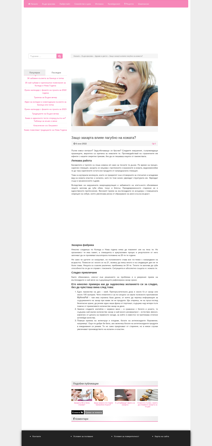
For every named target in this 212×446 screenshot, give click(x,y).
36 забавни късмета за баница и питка (45, 78)
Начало (34, 3)
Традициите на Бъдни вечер (45, 113)
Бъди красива (48, 3)
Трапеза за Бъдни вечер (45, 97)
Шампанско (143, 3)
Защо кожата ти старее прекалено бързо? (103, 403)
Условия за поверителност (126, 436)
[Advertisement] (106, 30)
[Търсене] (59, 56)
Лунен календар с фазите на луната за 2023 (45, 109)
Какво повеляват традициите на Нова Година (45, 129)
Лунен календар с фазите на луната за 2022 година (45, 91)
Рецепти (129, 3)
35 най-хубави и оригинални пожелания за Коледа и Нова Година (45, 84)
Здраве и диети (101, 56)
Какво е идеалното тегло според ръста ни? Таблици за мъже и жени (45, 119)
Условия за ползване (83, 436)
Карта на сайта (162, 436)
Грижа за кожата (93, 412)
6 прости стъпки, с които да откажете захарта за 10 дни (148, 404)
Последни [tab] (56, 72)
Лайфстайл (64, 3)
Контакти (36, 436)
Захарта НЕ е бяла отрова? (82, 403)
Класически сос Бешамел (45, 125)
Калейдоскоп (114, 3)
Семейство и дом (82, 3)
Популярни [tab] (34, 72)
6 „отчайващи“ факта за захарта (125, 403)
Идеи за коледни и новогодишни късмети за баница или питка (45, 103)
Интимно (99, 3)
